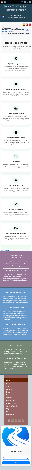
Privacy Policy (11, 403)
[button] (27, 457)
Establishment (11, 400)
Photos (8, 395)
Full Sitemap (10, 414)
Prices (8, 392)
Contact (8, 398)
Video (8, 384)
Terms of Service (12, 406)
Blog (7, 411)
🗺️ (4, 2)
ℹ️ (25, 2)
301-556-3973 (18, 15)
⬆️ (30, 2)
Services (9, 389)
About (8, 386)
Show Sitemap (5, 250)
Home (8, 380)
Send (16, 462)
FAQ (7, 409)
